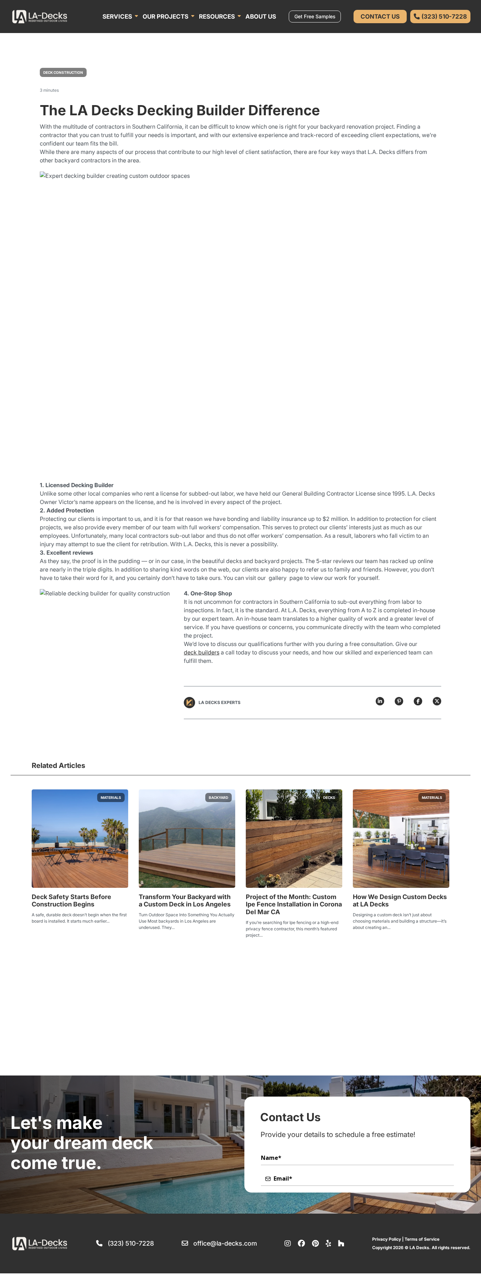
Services (117, 16)
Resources (217, 16)
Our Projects (165, 16)
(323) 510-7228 (131, 1243)
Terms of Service (422, 1239)
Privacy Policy (386, 1239)
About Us (260, 16)
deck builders (201, 652)
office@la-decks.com (225, 1243)
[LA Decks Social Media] (288, 1243)
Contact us (380, 16)
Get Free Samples (314, 16)
